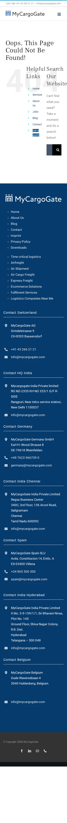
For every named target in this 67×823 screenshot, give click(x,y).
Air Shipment (20, 268)
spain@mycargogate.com (29, 579)
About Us (17, 218)
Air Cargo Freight (23, 274)
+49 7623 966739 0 (25, 458)
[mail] (37, 751)
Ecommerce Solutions (26, 286)
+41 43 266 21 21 (25, 3)
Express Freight (22, 280)
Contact (37, 124)
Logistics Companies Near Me (32, 298)
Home (36, 88)
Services (37, 94)
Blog (35, 118)
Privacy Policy (20, 241)
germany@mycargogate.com (31, 465)
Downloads (19, 247)
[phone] (45, 751)
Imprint (16, 235)
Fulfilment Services (24, 292)
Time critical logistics (26, 257)
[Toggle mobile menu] (59, 14)
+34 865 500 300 (23, 571)
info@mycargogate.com (48, 3)
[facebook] (22, 751)
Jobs (35, 111)
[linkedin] (30, 751)
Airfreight (17, 263)
